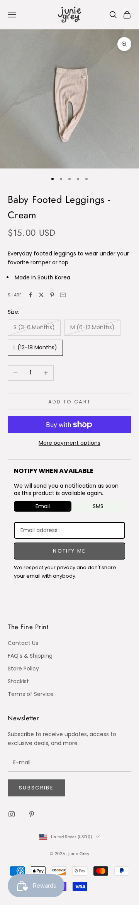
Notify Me (69, 551)
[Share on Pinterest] (52, 295)
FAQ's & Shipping (30, 656)
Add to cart (69, 401)
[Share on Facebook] (30, 295)
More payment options (69, 443)
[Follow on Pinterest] (32, 814)
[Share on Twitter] (41, 295)
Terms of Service (31, 694)
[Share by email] (63, 295)
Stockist (18, 681)
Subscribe (36, 787)
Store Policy (23, 668)
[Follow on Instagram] (11, 814)
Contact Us (23, 643)
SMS (98, 506)
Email (43, 506)
